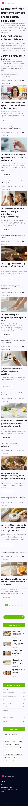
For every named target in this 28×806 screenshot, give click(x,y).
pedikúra (7, 760)
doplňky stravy (19, 754)
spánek (17, 235)
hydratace (15, 757)
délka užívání (14, 551)
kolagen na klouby (6, 445)
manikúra (14, 741)
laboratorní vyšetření (6, 128)
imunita (13, 760)
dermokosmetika (14, 181)
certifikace (22, 340)
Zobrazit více (6, 121)
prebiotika (22, 497)
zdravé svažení (5, 446)
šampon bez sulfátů (6, 74)
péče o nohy (7, 751)
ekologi (3, 342)
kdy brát (8, 393)
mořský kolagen (8, 744)
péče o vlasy (14, 73)
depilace (15, 751)
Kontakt (3, 794)
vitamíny (10, 127)
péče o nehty (18, 747)
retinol (2, 181)
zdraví (13, 738)
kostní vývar (13, 443)
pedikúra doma (5, 287)
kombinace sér (5, 182)
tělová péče (8, 342)
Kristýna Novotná (5, 80)
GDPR (2, 791)
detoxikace (22, 235)
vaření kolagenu (15, 445)
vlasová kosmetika (6, 73)
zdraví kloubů (23, 552)
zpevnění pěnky (5, 288)
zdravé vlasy (7, 757)
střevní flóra (16, 497)
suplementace (17, 128)
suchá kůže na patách (14, 285)
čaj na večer (4, 235)
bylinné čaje (11, 235)
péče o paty (4, 285)
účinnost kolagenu (6, 552)
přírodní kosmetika (14, 340)
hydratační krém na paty (16, 287)
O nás (2, 785)
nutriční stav (16, 127)
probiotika (13, 393)
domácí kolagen (5, 443)
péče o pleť (23, 181)
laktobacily (4, 394)
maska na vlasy (5, 76)
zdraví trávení (5, 499)
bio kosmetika (5, 340)
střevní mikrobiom (21, 393)
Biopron (3, 393)
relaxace (3, 237)
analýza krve (4, 127)
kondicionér (15, 74)
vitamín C (7, 181)
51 (21, 605)
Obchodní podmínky (6, 787)
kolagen (20, 741)
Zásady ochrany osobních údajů (10, 789)
